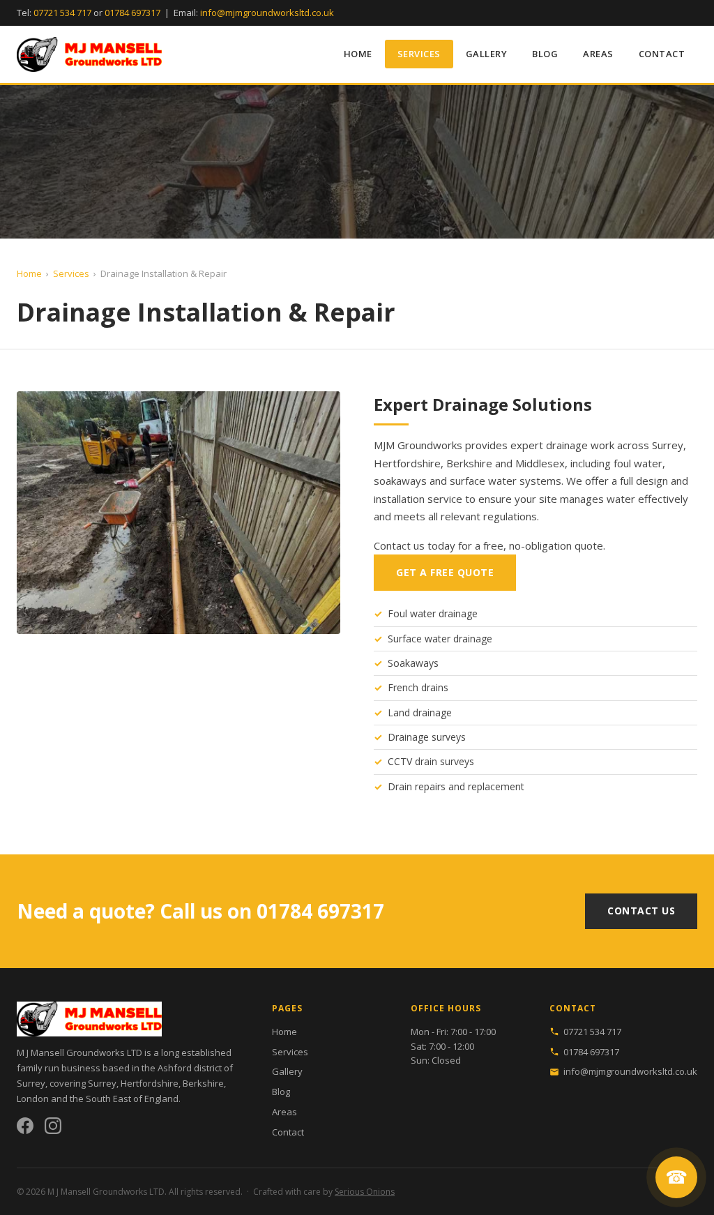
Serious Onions (365, 1192)
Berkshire (203, 1083)
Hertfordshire (149, 1083)
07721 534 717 (62, 12)
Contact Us (641, 910)
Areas (598, 53)
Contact (662, 53)
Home (358, 53)
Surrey (102, 1083)
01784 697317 (132, 12)
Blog (545, 53)
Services (419, 53)
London (33, 1098)
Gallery (487, 53)
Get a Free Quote (445, 572)
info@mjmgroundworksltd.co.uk (267, 12)
